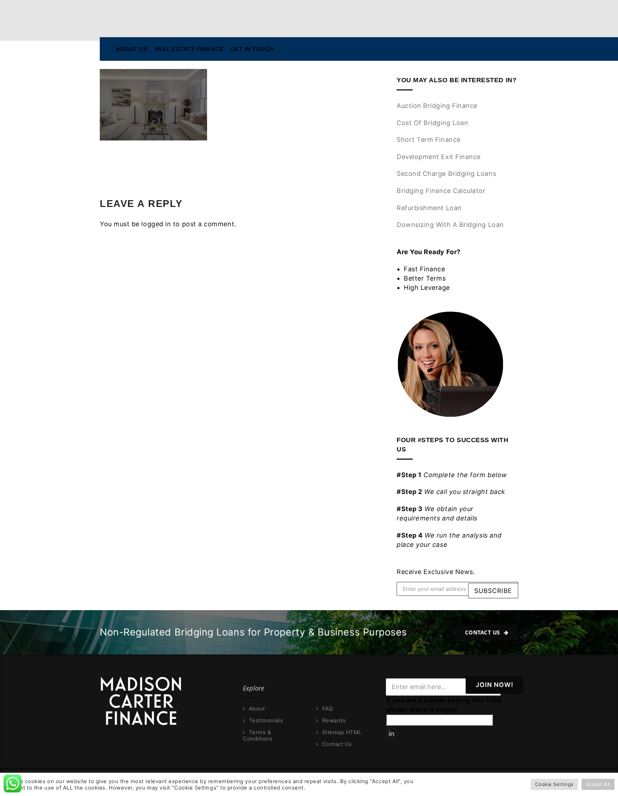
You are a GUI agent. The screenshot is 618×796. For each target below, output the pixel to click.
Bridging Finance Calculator (441, 190)
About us (131, 49)
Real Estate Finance (188, 49)
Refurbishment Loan (429, 208)
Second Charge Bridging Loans (446, 173)
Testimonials (266, 720)
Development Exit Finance (439, 156)
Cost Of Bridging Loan (432, 123)
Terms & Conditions (257, 735)
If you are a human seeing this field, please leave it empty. (444, 704)
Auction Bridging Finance (437, 105)
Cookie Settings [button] (554, 784)
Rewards (333, 720)
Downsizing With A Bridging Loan (450, 224)
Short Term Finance (429, 139)
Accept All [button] (598, 784)
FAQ (327, 709)
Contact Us (483, 632)
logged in (156, 224)
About (257, 709)
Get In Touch (252, 49)
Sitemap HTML (342, 732)
